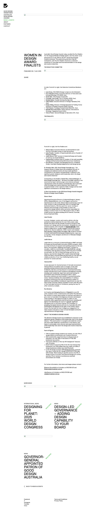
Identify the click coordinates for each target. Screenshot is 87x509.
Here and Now (48, 231)
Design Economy (70, 349)
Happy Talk (67, 231)
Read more (48, 406)
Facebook (27, 499)
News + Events (9, 20)
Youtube (26, 504)
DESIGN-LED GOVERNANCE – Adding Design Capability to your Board (65, 417)
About (6, 22)
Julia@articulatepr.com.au (51, 374)
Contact (7, 26)
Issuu (25, 505)
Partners (7, 24)
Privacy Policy (58, 501)
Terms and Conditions (60, 499)
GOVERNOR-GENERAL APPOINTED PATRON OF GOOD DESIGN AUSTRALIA (34, 467)
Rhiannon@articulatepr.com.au (53, 369)
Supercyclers (57, 231)
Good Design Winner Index (8, 12)
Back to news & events (34, 486)
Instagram (27, 502)
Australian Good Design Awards (8, 16)
